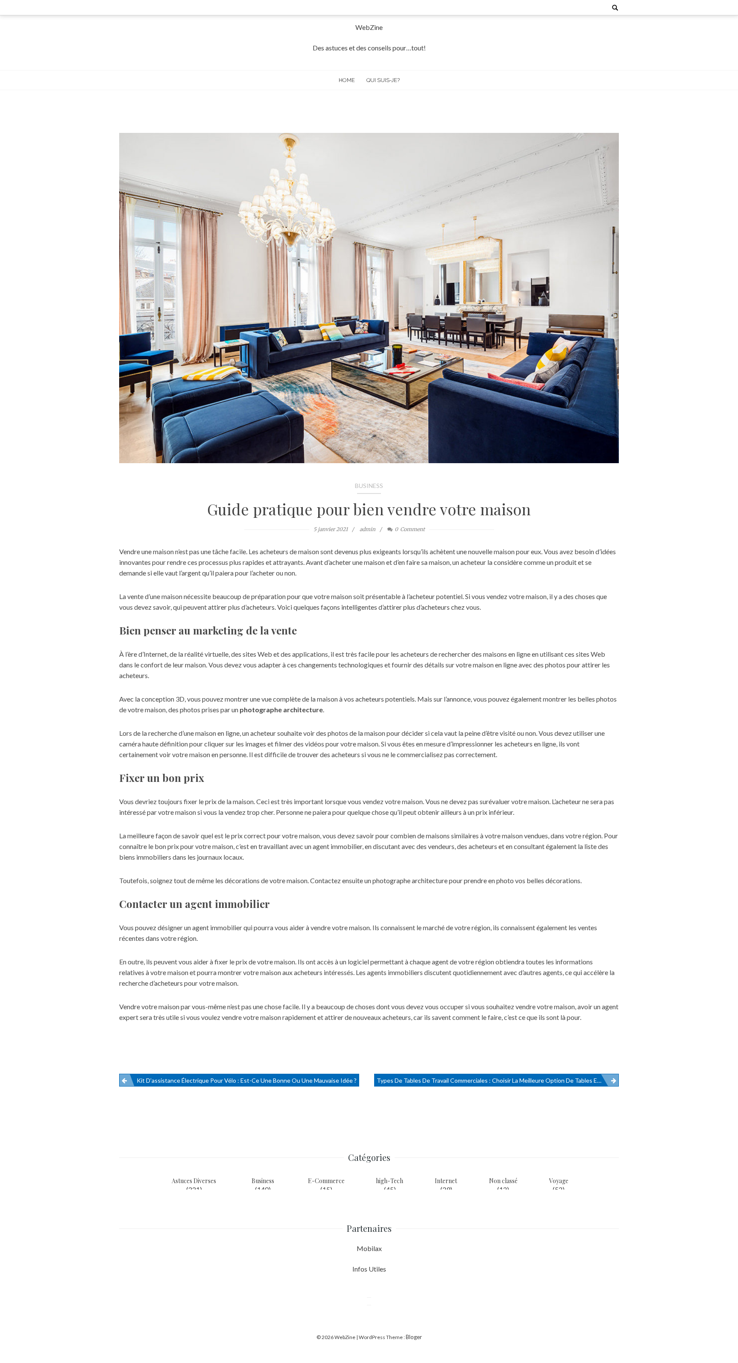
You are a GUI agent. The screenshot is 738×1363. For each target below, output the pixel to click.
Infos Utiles (369, 1269)
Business (369, 485)
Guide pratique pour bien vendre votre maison (369, 509)
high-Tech (389, 1181)
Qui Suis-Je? (383, 80)
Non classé (503, 1181)
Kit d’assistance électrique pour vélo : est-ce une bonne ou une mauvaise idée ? (247, 1080)
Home (347, 80)
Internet (446, 1181)
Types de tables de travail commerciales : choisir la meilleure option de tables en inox (495, 1080)
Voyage (558, 1181)
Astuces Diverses (194, 1181)
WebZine (369, 27)
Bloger (414, 1337)
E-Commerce (326, 1181)
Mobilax (369, 1248)
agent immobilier (217, 927)
